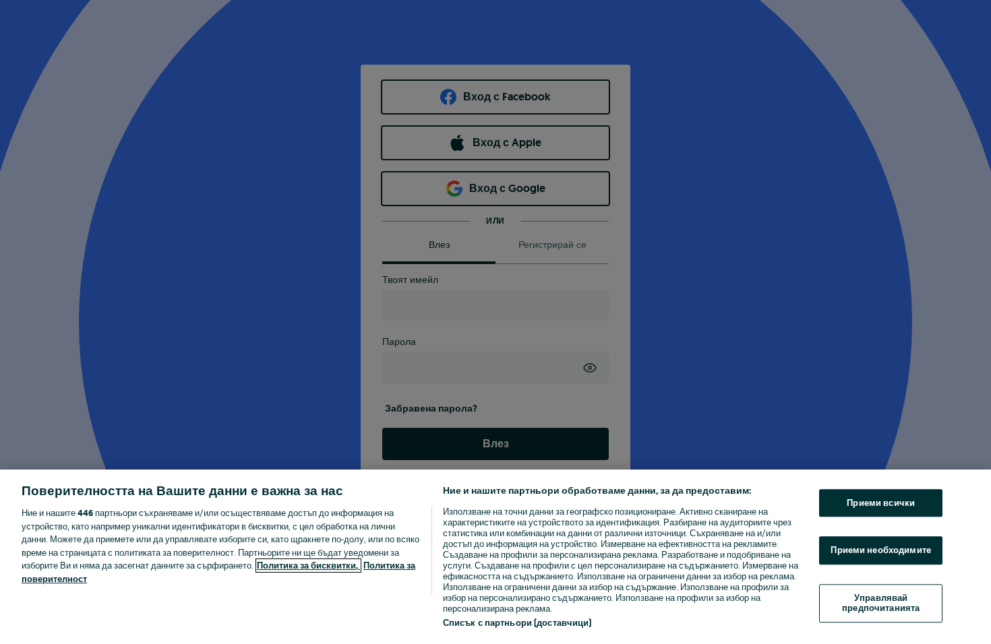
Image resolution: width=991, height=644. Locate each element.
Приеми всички (881, 503)
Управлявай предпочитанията (881, 603)
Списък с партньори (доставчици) (517, 623)
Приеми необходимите (880, 550)
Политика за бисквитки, (308, 565)
